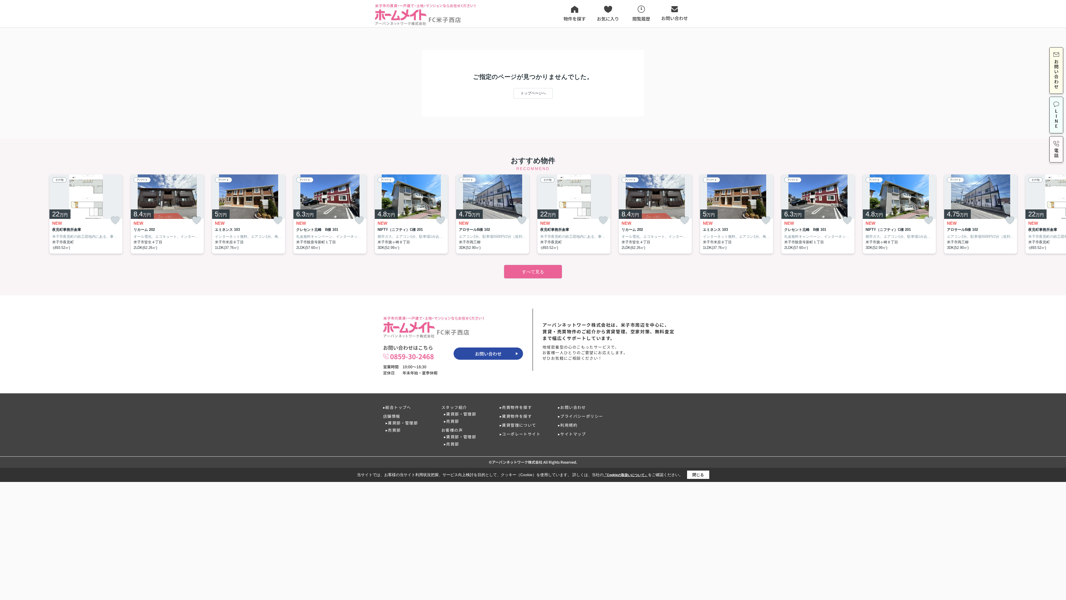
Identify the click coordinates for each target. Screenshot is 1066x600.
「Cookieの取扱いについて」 (626, 475)
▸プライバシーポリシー (580, 416)
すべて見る (533, 271)
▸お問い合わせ (572, 407)
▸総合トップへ (397, 407)
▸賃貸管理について (518, 425)
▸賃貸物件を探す (516, 416)
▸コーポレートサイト (520, 434)
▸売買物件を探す (516, 407)
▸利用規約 (567, 425)
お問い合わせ (488, 353)
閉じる (698, 474)
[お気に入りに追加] (115, 220)
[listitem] (411, 214)
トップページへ (533, 93)
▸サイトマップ (572, 434)
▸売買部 (393, 430)
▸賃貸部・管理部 (402, 423)
